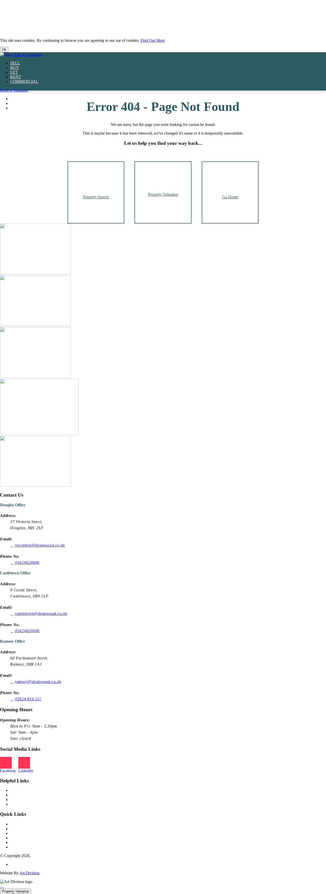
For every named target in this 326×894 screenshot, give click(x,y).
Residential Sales (23, 828)
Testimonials (20, 804)
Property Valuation (15, 891)
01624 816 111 (28, 699)
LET (14, 72)
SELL (15, 63)
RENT (15, 77)
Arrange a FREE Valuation (32, 842)
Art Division (29, 873)
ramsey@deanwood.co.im (38, 681)
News (15, 790)
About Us (18, 795)
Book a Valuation (14, 90)
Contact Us (19, 838)
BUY (14, 68)
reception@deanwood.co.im (40, 545)
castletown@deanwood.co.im (41, 613)
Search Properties (24, 833)
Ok (4, 49)
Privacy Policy (22, 864)
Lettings (16, 824)
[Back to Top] (2, 887)
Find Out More (153, 40)
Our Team (18, 799)
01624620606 (27, 562)
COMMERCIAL (24, 81)
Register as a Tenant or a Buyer (35, 847)
